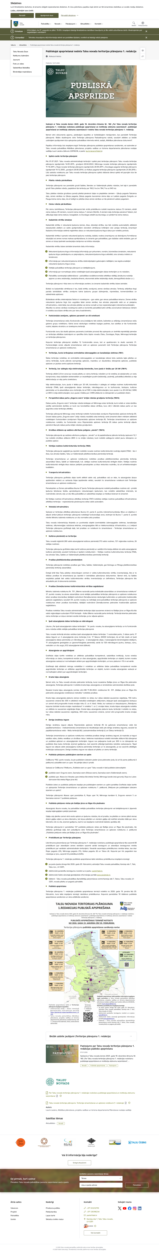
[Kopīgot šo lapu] (142, 56)
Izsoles (13, 1219)
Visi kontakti (95, 1233)
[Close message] (146, 31)
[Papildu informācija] (61, 1096)
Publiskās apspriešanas (97, 1065)
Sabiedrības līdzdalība (21, 68)
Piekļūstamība (51, 1212)
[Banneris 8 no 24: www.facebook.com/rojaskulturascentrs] (44, 1142)
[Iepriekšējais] (16, 1142)
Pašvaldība (15, 1215)
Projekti (14, 1212)
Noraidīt (22, 15)
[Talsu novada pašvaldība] (19, 24)
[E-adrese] (88, 1226)
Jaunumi (16, 60)
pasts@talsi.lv (97, 871)
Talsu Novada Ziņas (20, 51)
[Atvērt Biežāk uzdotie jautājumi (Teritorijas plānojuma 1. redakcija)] (130, 1036)
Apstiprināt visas (47, 15)
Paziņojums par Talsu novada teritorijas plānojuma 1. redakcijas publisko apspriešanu (107, 1047)
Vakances (14, 1208)
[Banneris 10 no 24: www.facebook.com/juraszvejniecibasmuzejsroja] (91, 1142)
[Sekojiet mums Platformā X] (119, 1208)
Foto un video (18, 64)
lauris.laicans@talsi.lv (94, 151)
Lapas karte (50, 1215)
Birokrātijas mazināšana (22, 72)
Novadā (84, 1065)
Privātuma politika (53, 1208)
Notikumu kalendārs (21, 56)
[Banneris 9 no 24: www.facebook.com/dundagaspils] (67, 1142)
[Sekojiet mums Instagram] (134, 1208)
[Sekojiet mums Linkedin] (139, 1208)
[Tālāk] (143, 1142)
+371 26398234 (93, 1212)
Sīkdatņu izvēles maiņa (54, 1219)
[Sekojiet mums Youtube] (124, 1208)
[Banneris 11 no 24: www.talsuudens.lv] (115, 1142)
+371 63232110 (93, 1208)
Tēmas (83, 1178)
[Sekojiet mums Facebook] (129, 1208)
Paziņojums (113, 1065)
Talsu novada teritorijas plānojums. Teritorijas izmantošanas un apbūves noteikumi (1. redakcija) (86, 1103)
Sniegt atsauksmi (79, 1163)
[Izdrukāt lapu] (142, 50)
